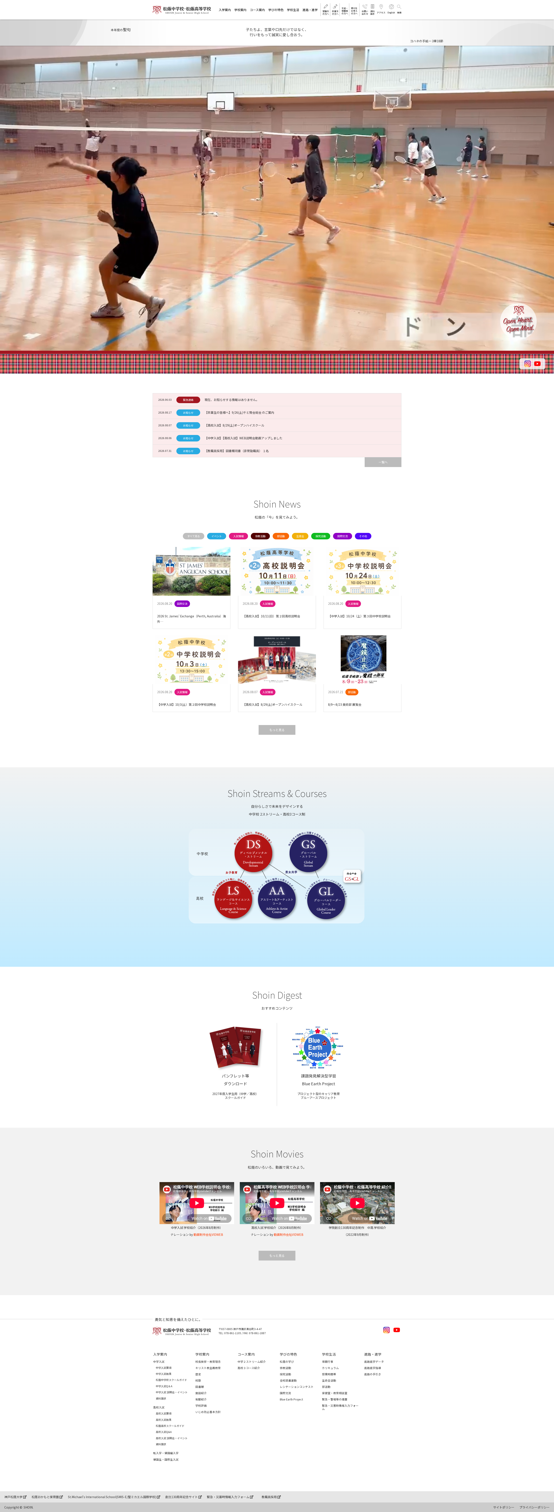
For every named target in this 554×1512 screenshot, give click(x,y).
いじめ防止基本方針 (208, 1411)
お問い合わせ (365, 12)
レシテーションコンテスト (297, 1386)
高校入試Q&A (164, 1431)
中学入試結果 (163, 1373)
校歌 (198, 1380)
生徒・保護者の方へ (344, 10)
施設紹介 (201, 1393)
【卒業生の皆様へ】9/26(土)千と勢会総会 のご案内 (239, 412)
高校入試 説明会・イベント (172, 1438)
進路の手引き (372, 1374)
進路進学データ (374, 1361)
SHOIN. (28, 1507)
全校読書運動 (288, 1380)
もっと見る (277, 730)
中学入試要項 (163, 1367)
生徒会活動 (329, 1380)
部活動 (281, 536)
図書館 (199, 1386)
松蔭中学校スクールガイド (171, 1379)
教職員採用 (269, 1497)
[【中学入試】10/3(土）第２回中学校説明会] (191, 659)
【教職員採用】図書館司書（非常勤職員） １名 (237, 451)
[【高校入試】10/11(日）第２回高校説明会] (277, 571)
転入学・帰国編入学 (166, 1453)
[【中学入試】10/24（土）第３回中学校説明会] (362, 571)
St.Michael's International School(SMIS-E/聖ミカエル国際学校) (112, 1497)
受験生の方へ (325, 12)
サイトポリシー (503, 1507)
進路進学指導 (372, 1367)
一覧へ (383, 462)
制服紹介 (201, 1399)
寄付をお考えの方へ (354, 10)
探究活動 (321, 536)
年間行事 (327, 1361)
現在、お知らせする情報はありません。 (232, 399)
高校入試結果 (163, 1419)
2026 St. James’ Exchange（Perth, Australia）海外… (191, 619)
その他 (363, 536)
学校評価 (201, 1405)
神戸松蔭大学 (13, 1497)
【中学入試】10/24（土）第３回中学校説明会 (359, 616)
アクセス (381, 12)
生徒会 (300, 536)
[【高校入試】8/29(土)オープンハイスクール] (277, 659)
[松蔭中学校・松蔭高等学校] (182, 9)
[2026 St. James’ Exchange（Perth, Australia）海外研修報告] (191, 571)
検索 (399, 12)
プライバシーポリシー (534, 1507)
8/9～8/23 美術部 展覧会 (344, 704)
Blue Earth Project (291, 1399)
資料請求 (372, 12)
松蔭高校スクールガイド (170, 1425)
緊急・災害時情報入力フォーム (340, 1407)
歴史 (198, 1374)
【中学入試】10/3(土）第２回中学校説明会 (186, 704)
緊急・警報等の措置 (334, 1399)
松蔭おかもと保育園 (46, 1497)
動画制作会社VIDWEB (208, 1234)
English (391, 12)
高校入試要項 (163, 1413)
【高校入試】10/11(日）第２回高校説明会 (271, 616)
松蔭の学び (287, 1361)
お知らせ (188, 412)
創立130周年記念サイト (181, 1497)
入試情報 (238, 536)
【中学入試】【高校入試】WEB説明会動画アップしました (243, 438)
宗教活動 (260, 536)
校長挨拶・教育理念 (208, 1361)
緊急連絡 (188, 400)
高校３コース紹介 (249, 1367)
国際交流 (342, 536)
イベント (216, 536)
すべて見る (193, 536)
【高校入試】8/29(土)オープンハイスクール (234, 425)
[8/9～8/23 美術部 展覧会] (362, 659)
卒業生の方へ (335, 12)
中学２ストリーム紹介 (252, 1361)
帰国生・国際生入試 (166, 1459)
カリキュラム (330, 1367)
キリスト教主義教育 (208, 1367)
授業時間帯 (329, 1374)
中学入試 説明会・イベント (172, 1392)
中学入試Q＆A (164, 1386)
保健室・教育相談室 (334, 1393)
